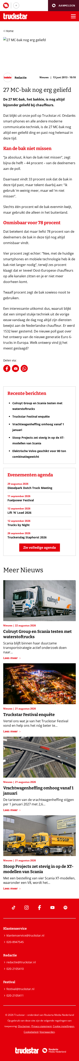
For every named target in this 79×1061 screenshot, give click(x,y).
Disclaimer (24, 1026)
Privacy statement (41, 1026)
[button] (63, 5)
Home (10, 31)
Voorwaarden (47, 1032)
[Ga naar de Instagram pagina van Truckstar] (26, 907)
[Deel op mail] (15, 368)
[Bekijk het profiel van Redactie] (15, 77)
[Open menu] (73, 16)
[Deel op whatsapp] (24, 368)
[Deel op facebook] (6, 368)
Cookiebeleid (31, 1032)
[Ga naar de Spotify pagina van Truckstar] (65, 907)
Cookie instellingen (63, 1026)
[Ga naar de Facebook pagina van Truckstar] (39, 907)
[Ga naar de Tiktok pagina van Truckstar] (14, 907)
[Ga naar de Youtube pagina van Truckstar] (52, 907)
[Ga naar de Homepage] (15, 16)
